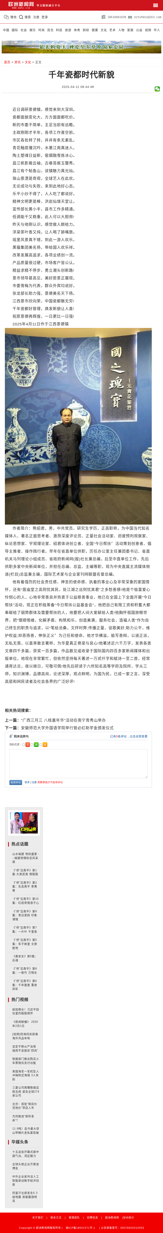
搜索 (28, 17)
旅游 (68, 30)
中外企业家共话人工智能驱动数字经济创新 (25, 1180)
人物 (121, 30)
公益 (139, 30)
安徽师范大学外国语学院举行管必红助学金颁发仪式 (67, 728)
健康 (95, 30)
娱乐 (33, 30)
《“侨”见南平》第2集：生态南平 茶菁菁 (24, 886)
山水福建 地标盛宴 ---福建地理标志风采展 (25, 857)
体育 (77, 30)
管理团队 (74, 1217)
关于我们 (37, 1217)
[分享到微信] (157, 89)
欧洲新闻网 (112, 1217)
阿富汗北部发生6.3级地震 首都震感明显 (25, 1196)
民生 (50, 30)
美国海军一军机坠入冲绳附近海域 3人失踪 (25, 1075)
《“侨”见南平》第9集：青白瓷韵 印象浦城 (24, 915)
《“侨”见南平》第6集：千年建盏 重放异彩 (24, 984)
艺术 (112, 30)
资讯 (17, 62)
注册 (36, 17)
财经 (86, 30)
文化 (104, 30)
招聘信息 (92, 1217)
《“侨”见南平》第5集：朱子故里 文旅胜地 (24, 943)
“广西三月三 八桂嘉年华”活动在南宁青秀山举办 (63, 720)
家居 (130, 30)
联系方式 (56, 1217)
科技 (59, 30)
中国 (6, 30)
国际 (15, 30)
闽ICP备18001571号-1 (80, 1227)
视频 (148, 30)
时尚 (41, 30)
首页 (7, 62)
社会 (24, 30)
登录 (45, 17)
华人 (157, 30)
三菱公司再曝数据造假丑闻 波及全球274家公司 (25, 1091)
